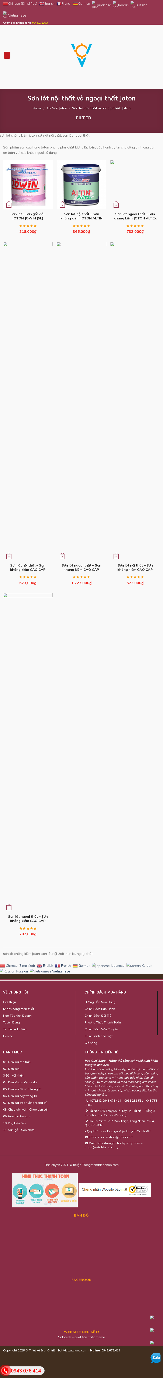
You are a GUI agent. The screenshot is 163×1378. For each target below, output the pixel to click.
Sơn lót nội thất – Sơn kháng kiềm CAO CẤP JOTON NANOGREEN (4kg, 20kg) (135, 567)
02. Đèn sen (11, 1069)
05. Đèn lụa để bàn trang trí (22, 1089)
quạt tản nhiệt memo (89, 1337)
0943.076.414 (40, 22)
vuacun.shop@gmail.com (115, 1137)
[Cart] (156, 55)
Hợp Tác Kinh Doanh (17, 1016)
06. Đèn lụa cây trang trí (20, 1096)
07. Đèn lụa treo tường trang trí (24, 1103)
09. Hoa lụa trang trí (17, 1116)
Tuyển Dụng (11, 1022)
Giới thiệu (9, 1002)
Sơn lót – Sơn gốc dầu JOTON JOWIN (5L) (27, 216)
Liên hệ (8, 1036)
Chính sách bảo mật (98, 1036)
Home (37, 108)
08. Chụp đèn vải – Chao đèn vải (25, 1109)
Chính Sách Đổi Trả (98, 1016)
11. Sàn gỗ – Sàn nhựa (19, 1130)
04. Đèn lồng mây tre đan (20, 1082)
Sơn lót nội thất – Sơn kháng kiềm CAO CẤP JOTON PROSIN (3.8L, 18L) (28, 567)
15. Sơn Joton (56, 108)
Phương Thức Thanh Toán (103, 1022)
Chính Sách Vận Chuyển (101, 1029)
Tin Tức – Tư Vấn (15, 1029)
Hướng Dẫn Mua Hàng (100, 1002)
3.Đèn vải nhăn (13, 1075)
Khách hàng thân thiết (18, 1009)
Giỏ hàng (91, 1043)
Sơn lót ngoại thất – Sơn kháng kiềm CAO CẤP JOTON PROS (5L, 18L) (81, 567)
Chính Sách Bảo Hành (100, 1009)
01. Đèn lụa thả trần (17, 1062)
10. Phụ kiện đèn (14, 1123)
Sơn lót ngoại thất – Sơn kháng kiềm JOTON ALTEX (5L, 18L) (135, 216)
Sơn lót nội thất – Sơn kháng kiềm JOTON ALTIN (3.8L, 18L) (81, 216)
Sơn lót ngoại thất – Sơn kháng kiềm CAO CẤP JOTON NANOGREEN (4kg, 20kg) (27, 918)
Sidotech (64, 1337)
